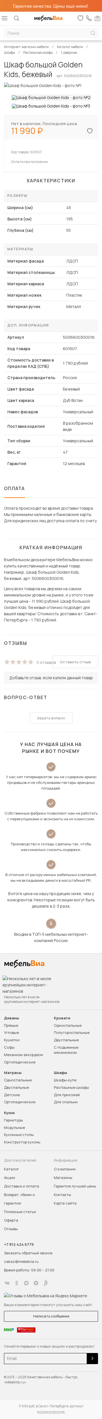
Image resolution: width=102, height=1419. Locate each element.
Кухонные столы (19, 1134)
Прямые (11, 1025)
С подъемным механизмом (66, 1050)
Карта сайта (65, 1203)
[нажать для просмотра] (51, 97)
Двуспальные (66, 1039)
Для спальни (66, 1101)
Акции (9, 1177)
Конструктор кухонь (22, 1142)
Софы (9, 1047)
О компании (65, 1169)
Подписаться (92, 1358)
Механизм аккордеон (23, 1054)
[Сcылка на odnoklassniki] (17, 1283)
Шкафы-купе (65, 1080)
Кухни (9, 1112)
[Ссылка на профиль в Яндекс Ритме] (45, 1283)
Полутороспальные (72, 1032)
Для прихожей (67, 1094)
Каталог (11, 1169)
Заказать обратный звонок (28, 1252)
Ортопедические (19, 1062)
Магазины (63, 1177)
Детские (12, 1094)
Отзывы (11, 1228)
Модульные (14, 1127)
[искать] (93, 33)
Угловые (11, 1032)
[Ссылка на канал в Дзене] (36, 1283)
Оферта (11, 1220)
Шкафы (60, 1072)
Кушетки (12, 1039)
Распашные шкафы (71, 1087)
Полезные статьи (20, 1211)
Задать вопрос (51, 717)
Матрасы (13, 1072)
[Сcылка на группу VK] (7, 1283)
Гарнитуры (13, 1120)
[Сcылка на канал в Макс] (26, 1283)
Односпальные (68, 1025)
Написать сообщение (51, 1316)
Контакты (62, 1194)
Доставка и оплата (21, 1186)
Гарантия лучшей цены (75, 1186)
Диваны (11, 1018)
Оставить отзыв (75, 661)
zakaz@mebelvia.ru (21, 1261)
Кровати (62, 1018)
